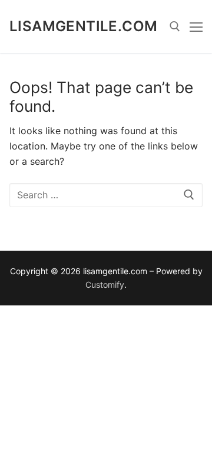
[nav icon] (196, 26)
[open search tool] (175, 26)
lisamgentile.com (83, 26)
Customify (104, 285)
